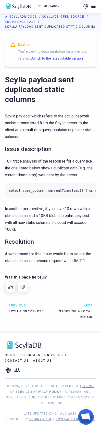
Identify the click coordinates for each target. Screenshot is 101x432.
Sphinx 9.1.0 (40, 419)
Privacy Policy (47, 392)
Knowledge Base (21, 22)
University (55, 355)
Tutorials (30, 355)
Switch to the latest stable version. (57, 58)
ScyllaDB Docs (23, 16)
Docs (10, 355)
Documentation (47, 6)
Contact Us (17, 360)
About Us (42, 360)
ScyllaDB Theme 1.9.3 (75, 419)
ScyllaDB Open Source (64, 16)
